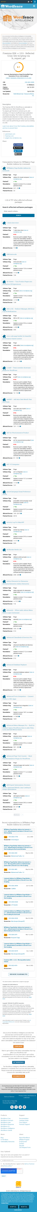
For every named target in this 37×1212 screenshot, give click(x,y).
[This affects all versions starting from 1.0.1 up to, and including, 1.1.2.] (20, 426)
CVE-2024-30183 (13, 918)
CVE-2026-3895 (13, 869)
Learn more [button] (18, 1046)
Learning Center (24, 1120)
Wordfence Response (7, 1124)
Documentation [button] (18, 1076)
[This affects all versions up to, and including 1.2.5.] (18, 272)
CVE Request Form (25, 1147)
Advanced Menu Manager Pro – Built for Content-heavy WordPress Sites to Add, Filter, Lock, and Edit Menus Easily (18, 727)
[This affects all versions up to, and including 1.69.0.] (19, 716)
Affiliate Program (24, 1139)
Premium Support (24, 1124)
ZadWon (13, 888)
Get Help (3, 1)
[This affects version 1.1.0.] (16, 248)
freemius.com (9, 136)
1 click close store (13, 223)
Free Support (23, 1122)
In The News (4, 1139)
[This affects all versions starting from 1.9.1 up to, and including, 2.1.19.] (21, 361)
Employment (23, 1141)
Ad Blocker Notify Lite (14, 550)
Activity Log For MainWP (15, 522)
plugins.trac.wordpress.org (13, 138)
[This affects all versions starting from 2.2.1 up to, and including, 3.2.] (19, 188)
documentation (6, 43)
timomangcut (15, 839)
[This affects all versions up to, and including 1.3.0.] (18, 482)
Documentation (23, 1118)
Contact (21, 1143)
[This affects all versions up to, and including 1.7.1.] (18, 540)
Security (21, 1145)
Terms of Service (9, 1096)
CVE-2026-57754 (13, 836)
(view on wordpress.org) (25, 290)
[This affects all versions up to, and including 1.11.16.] (19, 601)
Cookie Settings (18, 1209)
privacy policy (7, 1166)
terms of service (29, 1164)
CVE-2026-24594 (13, 885)
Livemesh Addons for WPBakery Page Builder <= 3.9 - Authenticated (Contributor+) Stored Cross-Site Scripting (18, 896)
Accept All (13, 1206)
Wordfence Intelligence (8, 1128)
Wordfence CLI (5, 1126)
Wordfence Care (6, 1122)
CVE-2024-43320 (13, 902)
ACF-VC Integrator (13, 464)
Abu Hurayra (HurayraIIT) (18, 921)
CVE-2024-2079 (13, 934)
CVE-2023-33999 (29, 82)
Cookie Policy (4, 1203)
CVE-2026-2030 (13, 853)
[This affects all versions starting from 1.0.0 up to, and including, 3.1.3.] (20, 628)
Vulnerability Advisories (7, 1141)
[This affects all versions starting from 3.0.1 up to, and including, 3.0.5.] (20, 747)
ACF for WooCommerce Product (18, 433)
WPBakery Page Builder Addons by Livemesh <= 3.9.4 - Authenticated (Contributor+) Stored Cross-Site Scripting (18, 831)
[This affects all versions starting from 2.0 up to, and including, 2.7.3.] (19, 807)
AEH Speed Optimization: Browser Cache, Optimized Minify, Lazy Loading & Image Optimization (16, 787)
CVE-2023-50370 (13, 951)
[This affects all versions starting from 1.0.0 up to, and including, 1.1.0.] (20, 690)
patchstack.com (10, 134)
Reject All (24, 1206)
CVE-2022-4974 (13, 965)
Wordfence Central (6, 1130)
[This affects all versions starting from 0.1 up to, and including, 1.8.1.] (19, 458)
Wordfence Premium (7, 1120)
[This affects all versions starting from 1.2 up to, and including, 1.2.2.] (19, 393)
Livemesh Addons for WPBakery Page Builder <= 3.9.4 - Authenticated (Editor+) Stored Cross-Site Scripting (18, 880)
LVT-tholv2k (14, 905)
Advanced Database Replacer (17, 665)
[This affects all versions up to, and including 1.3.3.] (18, 300)
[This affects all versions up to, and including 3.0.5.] (18, 327)
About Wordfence (24, 1137)
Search (18, 215)
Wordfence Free (5, 1118)
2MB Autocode (12, 254)
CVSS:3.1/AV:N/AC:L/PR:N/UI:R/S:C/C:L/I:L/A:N (18, 78)
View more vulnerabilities (18, 974)
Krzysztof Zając (15, 937)
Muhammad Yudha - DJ (17, 856)
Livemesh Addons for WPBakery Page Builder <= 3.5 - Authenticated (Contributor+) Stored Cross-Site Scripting (18, 945)
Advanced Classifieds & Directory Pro (19, 637)
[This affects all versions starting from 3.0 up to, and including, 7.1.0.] (19, 776)
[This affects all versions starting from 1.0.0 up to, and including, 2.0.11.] (21, 513)
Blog (2, 1137)
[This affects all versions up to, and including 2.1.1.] (18, 656)
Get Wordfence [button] (18, 1062)
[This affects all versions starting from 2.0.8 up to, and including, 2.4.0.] (20, 575)
